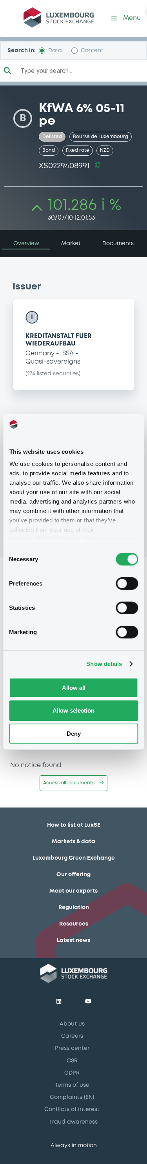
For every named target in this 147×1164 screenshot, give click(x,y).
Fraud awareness (73, 1122)
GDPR (72, 1073)
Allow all (73, 687)
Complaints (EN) (72, 1097)
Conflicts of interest (72, 1109)
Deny (74, 733)
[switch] (127, 583)
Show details (104, 663)
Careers (72, 1036)
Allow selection (73, 710)
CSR (72, 1061)
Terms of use (72, 1085)
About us (72, 1024)
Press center (72, 1048)
